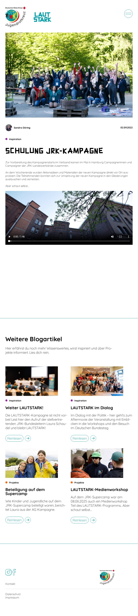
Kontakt (10, 583)
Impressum (12, 597)
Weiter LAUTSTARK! (24, 408)
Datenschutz (13, 594)
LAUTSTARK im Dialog (92, 408)
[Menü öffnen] (128, 13)
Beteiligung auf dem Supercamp (25, 491)
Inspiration (15, 139)
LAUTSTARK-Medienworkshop (99, 489)
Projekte (14, 482)
